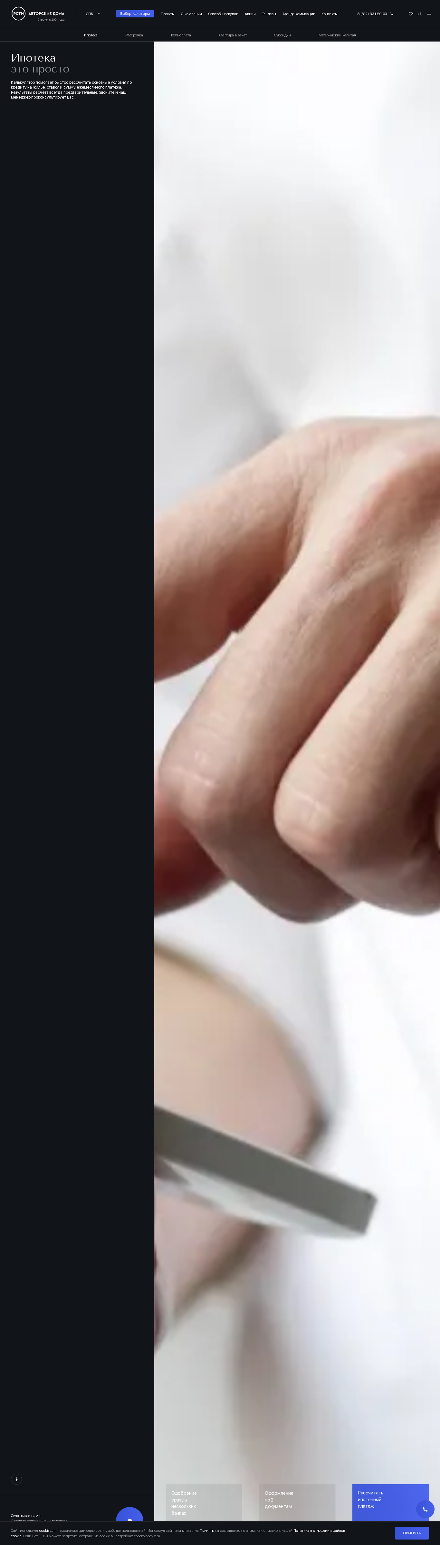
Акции (250, 14)
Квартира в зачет (232, 35)
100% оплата (180, 35)
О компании (191, 14)
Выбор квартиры (135, 13)
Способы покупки (223, 14)
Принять (412, 1533)
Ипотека (91, 35)
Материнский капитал (337, 35)
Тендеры (269, 14)
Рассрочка (134, 35)
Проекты (168, 14)
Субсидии (282, 35)
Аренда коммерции (298, 14)
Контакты (329, 14)
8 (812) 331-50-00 (372, 14)
